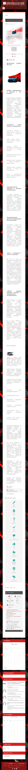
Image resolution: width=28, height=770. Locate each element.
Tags (9, 618)
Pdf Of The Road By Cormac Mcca (16, 708)
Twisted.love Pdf (12, 694)
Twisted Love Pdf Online (12, 690)
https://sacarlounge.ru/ (11, 345)
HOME (4, 765)
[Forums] (6, 23)
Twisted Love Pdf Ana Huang (13, 696)
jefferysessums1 (10, 615)
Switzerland (9, 487)
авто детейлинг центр (14, 358)
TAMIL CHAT (10, 765)
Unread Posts (18, 616)
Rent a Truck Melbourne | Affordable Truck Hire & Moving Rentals (14, 611)
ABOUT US (21, 765)
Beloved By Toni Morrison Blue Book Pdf (15, 703)
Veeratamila (21, 763)
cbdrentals (10, 687)
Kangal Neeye (7, 756)
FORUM (17, 767)
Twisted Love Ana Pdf (13, 700)
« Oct (5, 668)
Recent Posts (10, 616)
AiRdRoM (11, 763)
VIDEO (16, 765)
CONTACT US (11, 767)
